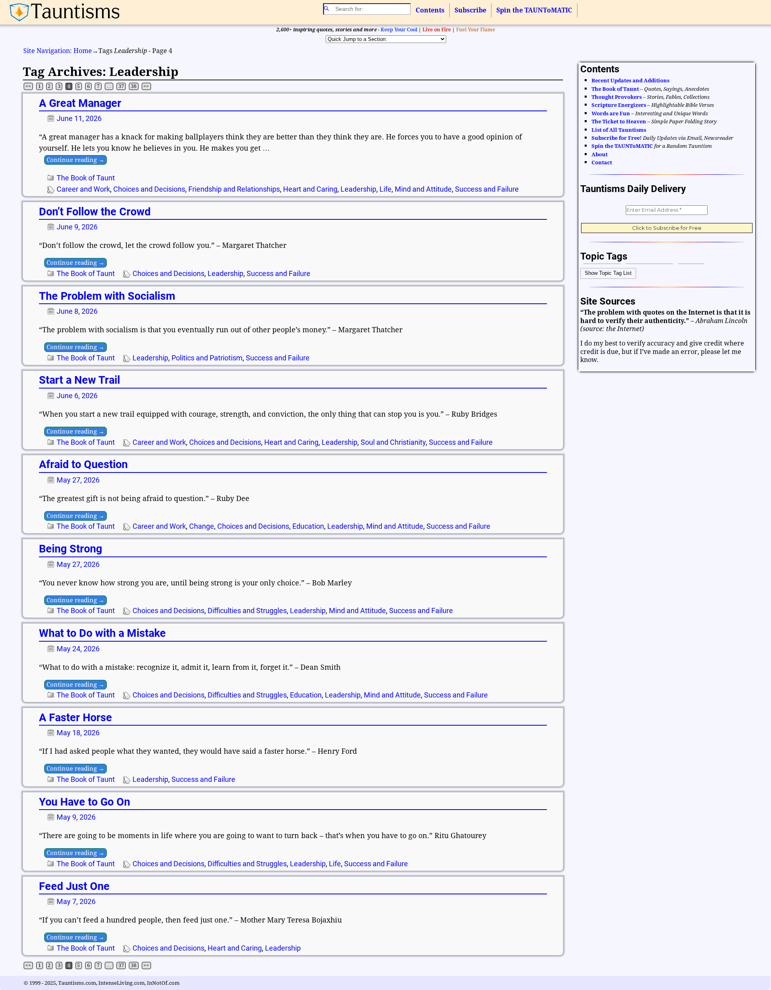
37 (121, 86)
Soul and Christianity (393, 442)
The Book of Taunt (86, 178)
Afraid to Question (83, 464)
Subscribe (470, 10)
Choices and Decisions (149, 189)
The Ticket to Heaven (619, 122)
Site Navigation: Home (57, 51)
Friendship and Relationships (234, 189)
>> (146, 86)
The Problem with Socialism (107, 296)
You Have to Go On (84, 802)
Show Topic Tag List (608, 273)
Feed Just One (74, 886)
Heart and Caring (310, 189)
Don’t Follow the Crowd (95, 211)
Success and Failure (487, 189)
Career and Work (83, 189)
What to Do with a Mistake (102, 633)
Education (308, 526)
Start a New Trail (79, 380)
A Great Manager (80, 103)
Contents (430, 10)
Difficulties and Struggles (247, 610)
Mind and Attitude (423, 189)
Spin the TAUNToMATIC (534, 10)
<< (28, 86)
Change (201, 526)
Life (385, 189)
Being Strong (70, 548)
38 (134, 86)
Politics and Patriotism (207, 358)
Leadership (358, 189)
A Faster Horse (75, 717)
